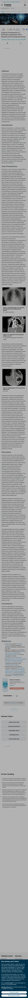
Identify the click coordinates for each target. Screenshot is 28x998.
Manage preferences (6, 987)
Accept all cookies (14, 992)
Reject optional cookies (14, 995)
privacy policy (9, 983)
